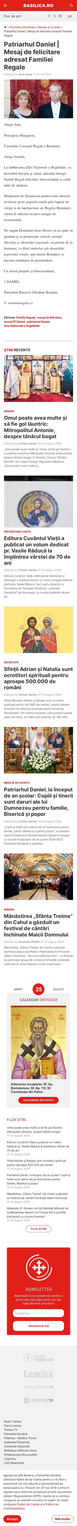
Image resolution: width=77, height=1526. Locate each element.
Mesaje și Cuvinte (49, 27)
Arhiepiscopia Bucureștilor (20, 1454)
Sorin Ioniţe (25, 74)
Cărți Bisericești (14, 1463)
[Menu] (5, 5)
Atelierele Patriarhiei (16, 1442)
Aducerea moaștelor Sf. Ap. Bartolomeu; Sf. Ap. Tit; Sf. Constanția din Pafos (32, 1088)
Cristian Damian (27, 443)
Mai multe (62, 1519)
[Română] (70, 16)
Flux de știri (12, 16)
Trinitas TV (11, 1429)
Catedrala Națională (17, 1446)
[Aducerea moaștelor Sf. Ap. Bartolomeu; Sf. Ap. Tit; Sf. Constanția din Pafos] (38, 1042)
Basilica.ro (38, 5)
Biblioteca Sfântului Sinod (20, 1450)
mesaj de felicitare (49, 317)
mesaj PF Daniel (14, 321)
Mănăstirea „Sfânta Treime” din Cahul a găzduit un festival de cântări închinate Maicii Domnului (38, 925)
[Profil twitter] (54, 16)
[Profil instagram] (60, 16)
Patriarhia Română (15, 1434)
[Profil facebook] (49, 16)
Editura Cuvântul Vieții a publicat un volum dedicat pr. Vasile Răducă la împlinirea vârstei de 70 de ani (37, 550)
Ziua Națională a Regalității (21, 325)
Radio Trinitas (12, 1421)
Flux (16, 1120)
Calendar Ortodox (38, 1100)
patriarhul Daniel (38, 321)
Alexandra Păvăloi (29, 941)
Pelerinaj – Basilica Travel (20, 1438)
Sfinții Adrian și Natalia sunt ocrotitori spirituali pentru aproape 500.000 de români (38, 678)
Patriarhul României (22, 27)
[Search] (71, 5)
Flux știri (38, 1228)
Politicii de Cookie (28, 1504)
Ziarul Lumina (12, 1425)
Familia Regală (25, 317)
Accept (12, 1519)
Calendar (38, 1000)
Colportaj (10, 1458)
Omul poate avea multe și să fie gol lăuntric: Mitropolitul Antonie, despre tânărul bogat (35, 427)
